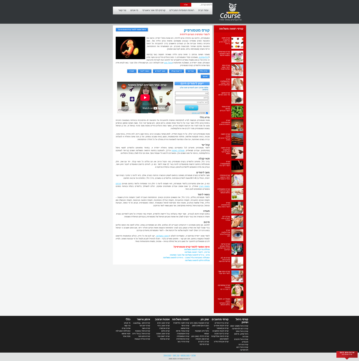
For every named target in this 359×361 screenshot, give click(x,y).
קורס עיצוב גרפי (163, 326)
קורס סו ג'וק (225, 258)
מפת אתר (126, 336)
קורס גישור (146, 328)
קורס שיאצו (225, 93)
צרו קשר (127, 326)
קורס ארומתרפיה (225, 121)
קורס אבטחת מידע (221, 342)
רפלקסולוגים (204, 57)
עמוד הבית (203, 10)
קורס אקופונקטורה (225, 163)
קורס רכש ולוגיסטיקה (240, 328)
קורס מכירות (243, 344)
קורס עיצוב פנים (163, 323)
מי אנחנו (134, 10)
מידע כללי (203, 71)
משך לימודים (160, 71)
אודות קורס (126, 328)
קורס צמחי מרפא (226, 108)
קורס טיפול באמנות (142, 331)
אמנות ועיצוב (162, 319)
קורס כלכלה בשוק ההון (200, 336)
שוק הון (205, 319)
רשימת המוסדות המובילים (181, 10)
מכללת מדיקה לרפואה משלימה (197, 249)
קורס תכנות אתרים (221, 326)
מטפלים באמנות (178, 150)
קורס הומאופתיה (223, 189)
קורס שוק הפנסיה (202, 339)
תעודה (131, 71)
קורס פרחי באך (183, 342)
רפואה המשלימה (162, 236)
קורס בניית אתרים (222, 323)
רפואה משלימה (180, 319)
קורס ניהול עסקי (242, 331)
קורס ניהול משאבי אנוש (239, 326)
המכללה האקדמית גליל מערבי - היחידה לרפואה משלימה (186, 258)
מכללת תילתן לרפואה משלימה (197, 260)
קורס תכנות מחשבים (220, 331)
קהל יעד (191, 71)
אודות (193, 355)
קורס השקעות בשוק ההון (199, 323)
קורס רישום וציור (163, 336)
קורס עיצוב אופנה (163, 334)
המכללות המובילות (123, 331)
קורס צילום (165, 331)
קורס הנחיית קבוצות (142, 339)
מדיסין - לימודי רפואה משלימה (197, 252)
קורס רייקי (226, 216)
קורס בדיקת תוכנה (221, 334)
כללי (128, 319)
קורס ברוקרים (203, 342)
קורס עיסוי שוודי (224, 271)
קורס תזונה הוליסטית (226, 39)
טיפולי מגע (168, 63)
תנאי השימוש (196, 113)
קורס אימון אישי (144, 336)
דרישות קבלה (176, 71)
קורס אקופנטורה (183, 334)
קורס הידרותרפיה (225, 204)
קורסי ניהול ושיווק (242, 321)
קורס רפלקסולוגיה (225, 80)
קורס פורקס (204, 344)
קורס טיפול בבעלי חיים (141, 334)
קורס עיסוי (226, 65)
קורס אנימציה (164, 328)
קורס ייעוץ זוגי (145, 326)
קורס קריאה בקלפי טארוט (225, 245)
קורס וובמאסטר (223, 328)
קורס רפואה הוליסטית (225, 149)
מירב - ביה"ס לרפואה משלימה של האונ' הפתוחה (190, 255)
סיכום (205, 76)
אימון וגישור (143, 319)
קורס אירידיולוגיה (225, 231)
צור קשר (122, 10)
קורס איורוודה (225, 175)
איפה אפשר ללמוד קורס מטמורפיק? (132, 30)
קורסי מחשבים (220, 319)
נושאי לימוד (144, 71)
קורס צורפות (165, 339)
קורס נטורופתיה (224, 52)
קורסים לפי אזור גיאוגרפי (153, 10)
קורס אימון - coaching (141, 323)
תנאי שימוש (126, 334)
